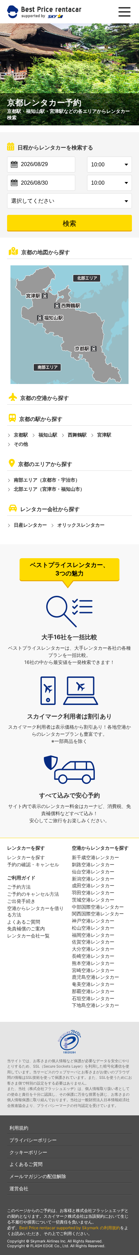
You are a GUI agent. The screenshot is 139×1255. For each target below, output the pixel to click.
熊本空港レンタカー (93, 963)
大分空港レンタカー (93, 949)
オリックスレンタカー (81, 525)
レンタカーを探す (26, 857)
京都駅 (21, 435)
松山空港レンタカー (93, 928)
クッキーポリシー (28, 1152)
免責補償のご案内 (26, 928)
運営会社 (18, 1188)
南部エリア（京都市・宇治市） (47, 480)
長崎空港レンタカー (93, 956)
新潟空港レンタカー (93, 879)
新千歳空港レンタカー (95, 857)
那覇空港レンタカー (93, 991)
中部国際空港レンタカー (98, 907)
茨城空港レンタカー (93, 900)
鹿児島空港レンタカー (95, 977)
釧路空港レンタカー (93, 864)
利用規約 (18, 1128)
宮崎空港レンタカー (93, 970)
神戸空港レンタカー (93, 921)
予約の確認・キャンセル (33, 864)
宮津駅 (104, 435)
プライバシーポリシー (33, 1140)
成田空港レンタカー (93, 885)
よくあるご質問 (23, 922)
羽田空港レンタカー (93, 892)
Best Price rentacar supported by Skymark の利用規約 (69, 1227)
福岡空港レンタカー (93, 935)
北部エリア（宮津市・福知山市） (49, 489)
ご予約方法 (19, 887)
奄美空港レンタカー (93, 984)
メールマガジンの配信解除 (37, 1176)
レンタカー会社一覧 (28, 935)
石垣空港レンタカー (93, 998)
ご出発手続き (21, 901)
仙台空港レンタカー (93, 871)
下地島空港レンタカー (95, 1005)
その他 (21, 444)
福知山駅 (47, 435)
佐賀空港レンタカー (93, 942)
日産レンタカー (30, 525)
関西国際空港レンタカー (98, 913)
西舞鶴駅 (77, 435)
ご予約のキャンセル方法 (33, 894)
